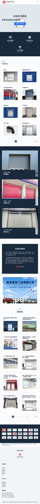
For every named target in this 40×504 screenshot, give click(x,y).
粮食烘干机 (24, 443)
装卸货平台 (12, 443)
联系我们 (3, 473)
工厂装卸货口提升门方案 (9, 356)
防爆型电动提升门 (26, 69)
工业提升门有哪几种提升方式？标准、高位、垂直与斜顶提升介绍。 (10, 377)
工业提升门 (25, 105)
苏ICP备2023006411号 (22, 502)
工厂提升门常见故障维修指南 (10, 337)
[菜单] (37, 2)
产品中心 (3, 467)
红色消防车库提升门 (8, 87)
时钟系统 (20, 443)
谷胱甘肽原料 (29, 443)
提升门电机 (6, 123)
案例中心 (3, 471)
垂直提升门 (4, 483)
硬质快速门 (8, 445)
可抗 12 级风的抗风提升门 (10, 395)
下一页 (35, 141)
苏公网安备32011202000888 (32, 502)
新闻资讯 (3, 470)
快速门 (7, 443)
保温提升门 (4, 482)
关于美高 (3, 469)
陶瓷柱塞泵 (16, 443)
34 (27, 416)
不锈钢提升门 (25, 87)
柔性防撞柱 (4, 445)
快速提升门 (6, 105)
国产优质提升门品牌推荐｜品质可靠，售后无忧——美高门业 (29, 397)
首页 (3, 474)
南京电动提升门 (26, 123)
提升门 (5, 69)
